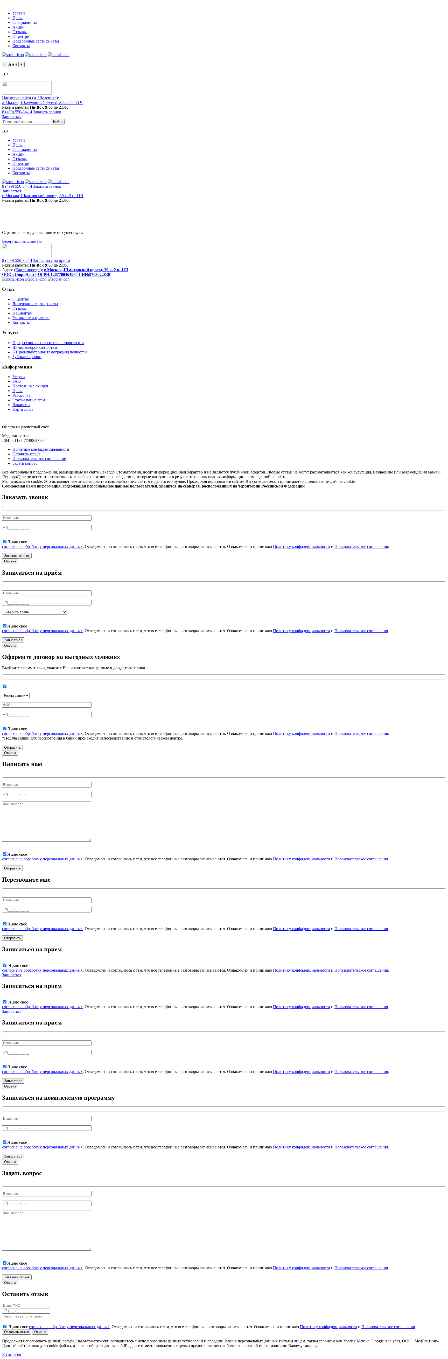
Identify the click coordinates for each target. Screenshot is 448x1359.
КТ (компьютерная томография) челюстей (49, 352)
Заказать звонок (47, 112)
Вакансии (21, 404)
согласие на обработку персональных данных (42, 546)
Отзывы (19, 32)
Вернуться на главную (22, 241)
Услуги (18, 13)
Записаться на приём (51, 260)
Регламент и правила (31, 318)
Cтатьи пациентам (28, 400)
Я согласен (12, 1354)
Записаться (12, 116)
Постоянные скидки (30, 386)
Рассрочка (21, 395)
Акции (18, 27)
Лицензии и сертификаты (35, 304)
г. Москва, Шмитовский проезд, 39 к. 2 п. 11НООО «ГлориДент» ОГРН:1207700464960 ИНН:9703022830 (65, 272)
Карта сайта (22, 409)
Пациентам (22, 313)
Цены (17, 18)
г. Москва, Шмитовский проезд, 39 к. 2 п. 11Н (42, 195)
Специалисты (24, 22)
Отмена (10, 561)
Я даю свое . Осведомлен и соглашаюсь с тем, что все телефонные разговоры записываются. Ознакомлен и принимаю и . (212, 1327)
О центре (20, 36)
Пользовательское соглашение (39, 458)
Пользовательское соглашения (361, 546)
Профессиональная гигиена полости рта (48, 342)
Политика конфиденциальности (40, 449)
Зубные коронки (26, 356)
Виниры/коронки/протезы (35, 347)
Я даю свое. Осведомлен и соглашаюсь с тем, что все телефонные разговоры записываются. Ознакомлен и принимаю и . (195, 544)
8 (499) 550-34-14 (17, 112)
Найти (57, 122)
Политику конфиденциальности (301, 546)
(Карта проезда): (28, 270)
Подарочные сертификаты (35, 41)
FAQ (16, 381)
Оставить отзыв (26, 454)
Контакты (21, 46)
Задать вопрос (24, 463)
